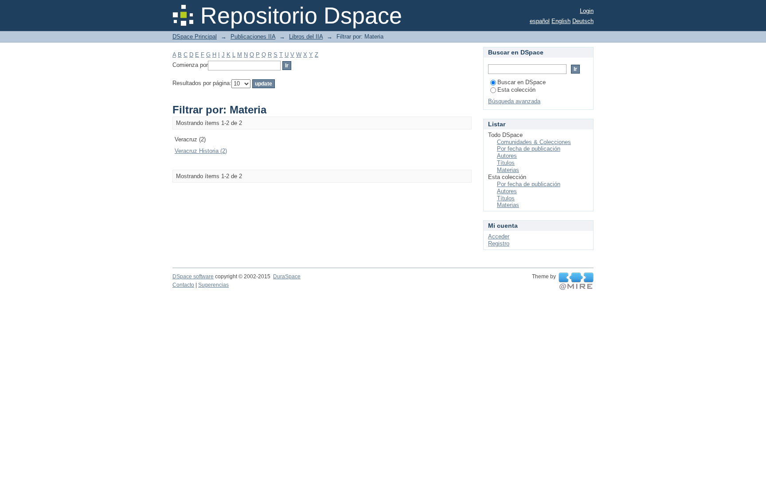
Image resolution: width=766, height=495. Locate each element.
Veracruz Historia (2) (201, 151)
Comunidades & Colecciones (534, 142)
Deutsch (583, 21)
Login (587, 11)
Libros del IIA (306, 36)
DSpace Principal (194, 36)
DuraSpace (287, 276)
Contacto (183, 285)
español (540, 21)
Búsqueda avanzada (514, 101)
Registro (498, 243)
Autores (507, 155)
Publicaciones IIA (253, 36)
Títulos (506, 163)
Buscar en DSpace (521, 82)
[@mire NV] (576, 281)
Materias (508, 170)
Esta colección (516, 89)
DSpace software (193, 276)
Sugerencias (213, 285)
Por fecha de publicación (528, 148)
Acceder (498, 236)
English (561, 21)
